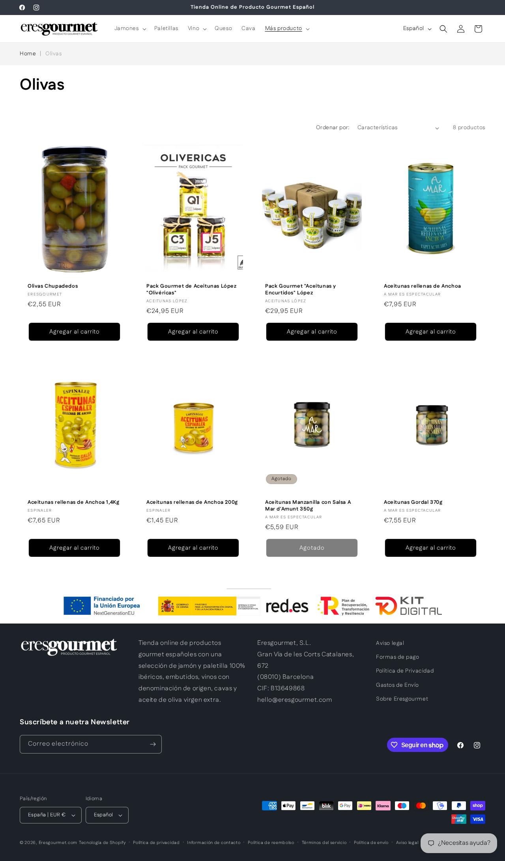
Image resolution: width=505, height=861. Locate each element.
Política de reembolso (271, 843)
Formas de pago (397, 657)
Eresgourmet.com (58, 843)
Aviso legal (390, 643)
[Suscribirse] (152, 744)
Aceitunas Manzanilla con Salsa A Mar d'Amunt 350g (308, 505)
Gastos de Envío (397, 685)
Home (28, 54)
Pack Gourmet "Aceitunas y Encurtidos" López (300, 289)
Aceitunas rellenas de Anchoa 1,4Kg (73, 502)
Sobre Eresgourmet (402, 699)
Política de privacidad (156, 843)
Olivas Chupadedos (53, 286)
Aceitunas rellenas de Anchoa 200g (192, 502)
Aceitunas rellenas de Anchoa (422, 286)
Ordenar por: (333, 128)
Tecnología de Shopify (102, 843)
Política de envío (371, 843)
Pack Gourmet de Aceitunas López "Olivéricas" (191, 289)
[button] (130, 28)
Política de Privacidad (405, 671)
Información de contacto (213, 843)
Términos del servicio (324, 843)
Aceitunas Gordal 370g (413, 502)
